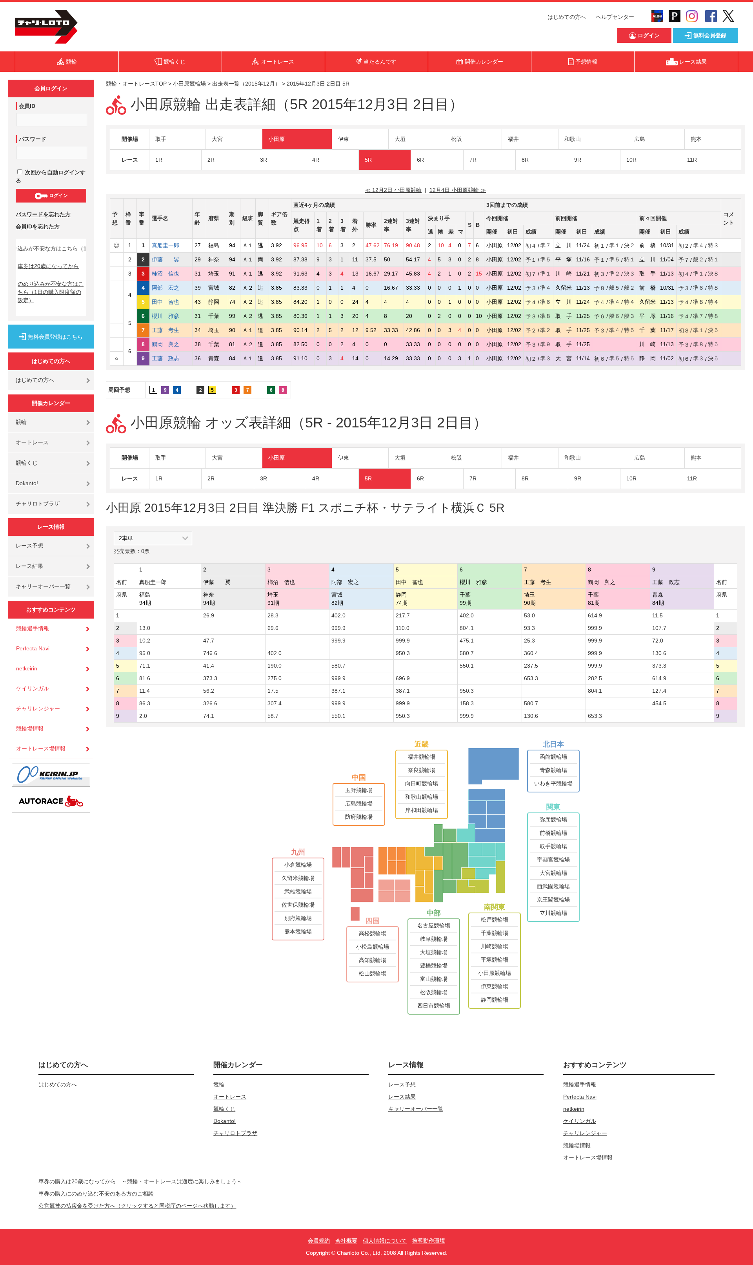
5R (368, 160)
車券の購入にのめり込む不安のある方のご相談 (96, 1193)
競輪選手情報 (32, 628)
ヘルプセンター (615, 17)
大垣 (400, 139)
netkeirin (26, 668)
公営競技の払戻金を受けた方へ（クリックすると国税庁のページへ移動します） (137, 1206)
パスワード (32, 139)
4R (315, 160)
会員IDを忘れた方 (38, 226)
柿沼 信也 (171, 273)
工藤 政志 (171, 358)
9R (577, 160)
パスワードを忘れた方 (43, 214)
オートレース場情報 (40, 748)
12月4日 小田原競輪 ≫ (457, 190)
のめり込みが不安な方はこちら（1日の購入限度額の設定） (51, 292)
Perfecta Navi (32, 648)
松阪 (456, 139)
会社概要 (346, 1241)
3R (263, 160)
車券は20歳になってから (48, 266)
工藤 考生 (171, 330)
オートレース (32, 442)
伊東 (343, 139)
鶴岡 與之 (171, 344)
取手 (160, 139)
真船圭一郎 (171, 245)
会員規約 (319, 1241)
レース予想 (29, 545)
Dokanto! (27, 483)
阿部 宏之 (171, 288)
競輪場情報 (30, 728)
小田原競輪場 (189, 83)
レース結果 (29, 566)
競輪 (21, 422)
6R (420, 160)
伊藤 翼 (171, 259)
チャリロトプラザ (38, 503)
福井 (513, 139)
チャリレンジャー (38, 708)
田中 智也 (171, 302)
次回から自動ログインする (50, 176)
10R (631, 160)
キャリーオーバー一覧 (43, 586)
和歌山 (572, 139)
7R (473, 160)
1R (158, 160)
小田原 (276, 139)
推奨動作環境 (428, 1241)
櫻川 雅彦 (171, 316)
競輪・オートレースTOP (136, 83)
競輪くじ (27, 463)
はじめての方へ (566, 17)
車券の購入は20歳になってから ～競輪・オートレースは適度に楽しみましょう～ (143, 1181)
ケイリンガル (32, 688)
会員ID (27, 106)
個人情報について (385, 1241)
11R (692, 160)
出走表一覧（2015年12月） (246, 83)
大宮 (217, 139)
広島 (639, 139)
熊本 (696, 139)
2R (211, 160)
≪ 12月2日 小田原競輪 (393, 190)
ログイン (58, 195)
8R (525, 160)
